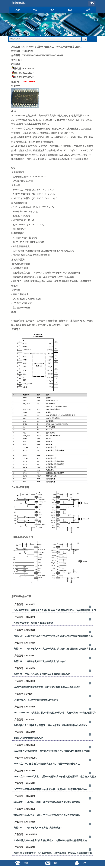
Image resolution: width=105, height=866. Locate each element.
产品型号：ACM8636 (24, 668)
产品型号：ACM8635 (24, 707)
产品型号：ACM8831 (24, 655)
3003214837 (27, 73)
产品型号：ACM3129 (24, 783)
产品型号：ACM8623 (24, 732)
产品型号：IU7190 (23, 694)
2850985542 (27, 77)
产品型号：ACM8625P (25, 834)
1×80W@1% (35, 124)
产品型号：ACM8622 (24, 847)
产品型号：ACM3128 (24, 809)
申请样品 (15, 86)
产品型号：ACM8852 (24, 604)
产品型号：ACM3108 (24, 796)
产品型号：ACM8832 (24, 617)
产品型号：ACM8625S (25, 758)
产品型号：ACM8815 (24, 630)
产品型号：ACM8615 (24, 822)
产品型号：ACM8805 (24, 681)
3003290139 (27, 68)
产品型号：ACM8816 (24, 643)
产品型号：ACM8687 (24, 719)
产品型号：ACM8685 (24, 770)
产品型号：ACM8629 (24, 745)
